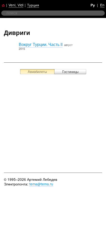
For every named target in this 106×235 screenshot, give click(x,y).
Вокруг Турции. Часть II (41, 44)
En (102, 4)
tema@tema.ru (41, 183)
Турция (33, 4)
